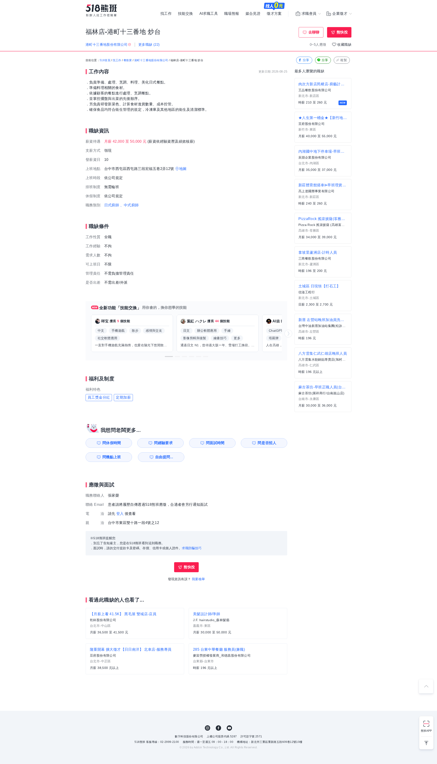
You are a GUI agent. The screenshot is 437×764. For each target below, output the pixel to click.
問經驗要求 (163, 443)
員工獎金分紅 (99, 397)
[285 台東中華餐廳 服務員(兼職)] (238, 659)
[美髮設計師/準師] (238, 623)
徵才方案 (274, 13)
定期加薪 (123, 397)
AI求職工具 (208, 13)
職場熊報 (231, 13)
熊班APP (426, 730)
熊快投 (342, 32)
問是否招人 (267, 443)
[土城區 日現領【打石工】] (323, 295)
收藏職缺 (344, 44)
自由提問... (164, 457)
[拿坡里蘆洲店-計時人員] (323, 262)
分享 (306, 60)
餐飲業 (128, 60)
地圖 (183, 169)
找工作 (166, 13)
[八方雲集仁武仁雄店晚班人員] (323, 363)
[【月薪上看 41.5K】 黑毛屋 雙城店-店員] (135, 623)
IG (207, 728)
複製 (343, 60)
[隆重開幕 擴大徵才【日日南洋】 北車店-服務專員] (135, 659)
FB (218, 728)
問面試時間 (215, 443)
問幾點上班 (111, 457)
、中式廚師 (129, 205)
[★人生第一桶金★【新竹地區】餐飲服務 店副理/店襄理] (323, 127)
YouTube (229, 728)
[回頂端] (426, 686)
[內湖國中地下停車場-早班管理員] (323, 161)
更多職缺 (149, 44)
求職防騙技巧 (191, 548)
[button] (169, 356)
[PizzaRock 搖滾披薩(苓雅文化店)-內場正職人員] (323, 228)
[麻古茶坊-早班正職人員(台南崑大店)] (323, 396)
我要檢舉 (198, 579)
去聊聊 (314, 32)
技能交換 (185, 13)
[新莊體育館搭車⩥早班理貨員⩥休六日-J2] (323, 194)
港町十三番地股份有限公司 (151, 60)
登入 (120, 514)
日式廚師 (111, 205)
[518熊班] (101, 11)
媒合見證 (253, 13)
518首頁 (105, 60)
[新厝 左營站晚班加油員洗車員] (323, 329)
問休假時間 (111, 443)
